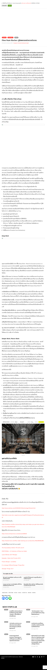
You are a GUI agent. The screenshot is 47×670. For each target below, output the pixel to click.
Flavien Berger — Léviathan (9, 561)
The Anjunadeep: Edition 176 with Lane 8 (13, 547)
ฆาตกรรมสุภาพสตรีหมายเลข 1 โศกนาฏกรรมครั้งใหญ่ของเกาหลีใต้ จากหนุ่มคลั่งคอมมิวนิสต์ (15, 638)
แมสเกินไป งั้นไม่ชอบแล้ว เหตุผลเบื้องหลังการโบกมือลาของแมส (33, 578)
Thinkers (10, 37)
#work (33, 592)
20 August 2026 (35, 628)
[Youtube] (39, 657)
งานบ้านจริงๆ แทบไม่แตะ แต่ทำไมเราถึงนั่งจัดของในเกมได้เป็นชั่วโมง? (37, 625)
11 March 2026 (6, 587)
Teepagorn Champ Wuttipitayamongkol (21, 43)
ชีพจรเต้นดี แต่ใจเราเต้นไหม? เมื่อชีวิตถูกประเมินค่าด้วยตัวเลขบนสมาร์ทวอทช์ (33, 584)
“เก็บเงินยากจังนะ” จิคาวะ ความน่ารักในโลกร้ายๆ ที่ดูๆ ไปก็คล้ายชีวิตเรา (37, 612)
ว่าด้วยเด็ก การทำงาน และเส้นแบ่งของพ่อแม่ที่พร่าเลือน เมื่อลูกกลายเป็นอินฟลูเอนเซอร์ (15, 625)
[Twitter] (6, 598)
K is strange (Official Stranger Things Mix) (13, 565)
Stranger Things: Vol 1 (8, 568)
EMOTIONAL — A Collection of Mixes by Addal (14, 551)
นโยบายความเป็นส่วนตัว (26, 3)
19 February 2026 (28, 587)
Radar (4, 37)
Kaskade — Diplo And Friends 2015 (11, 558)
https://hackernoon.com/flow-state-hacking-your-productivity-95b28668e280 (23, 540)
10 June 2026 (6, 580)
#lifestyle (24, 592)
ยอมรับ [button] (10, 5)
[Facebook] (3, 598)
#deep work (5, 592)
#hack (19, 592)
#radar (29, 592)
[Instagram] (37, 657)
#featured (11, 592)
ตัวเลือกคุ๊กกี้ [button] (4, 5)
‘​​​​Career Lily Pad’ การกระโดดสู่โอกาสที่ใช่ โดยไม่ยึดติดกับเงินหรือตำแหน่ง (12, 584)
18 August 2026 (13, 618)
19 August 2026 (35, 646)
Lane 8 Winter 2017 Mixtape (9, 554)
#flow (15, 592)
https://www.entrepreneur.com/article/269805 (14, 533)
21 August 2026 (35, 616)
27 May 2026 (27, 580)
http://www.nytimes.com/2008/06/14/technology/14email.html (18, 508)
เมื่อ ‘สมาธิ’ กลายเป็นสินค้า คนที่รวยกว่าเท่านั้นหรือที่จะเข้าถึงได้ (12, 578)
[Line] (10, 598)
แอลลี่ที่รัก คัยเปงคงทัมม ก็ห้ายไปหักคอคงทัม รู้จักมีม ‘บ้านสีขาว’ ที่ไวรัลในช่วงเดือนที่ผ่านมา (15, 613)
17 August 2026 (13, 642)
